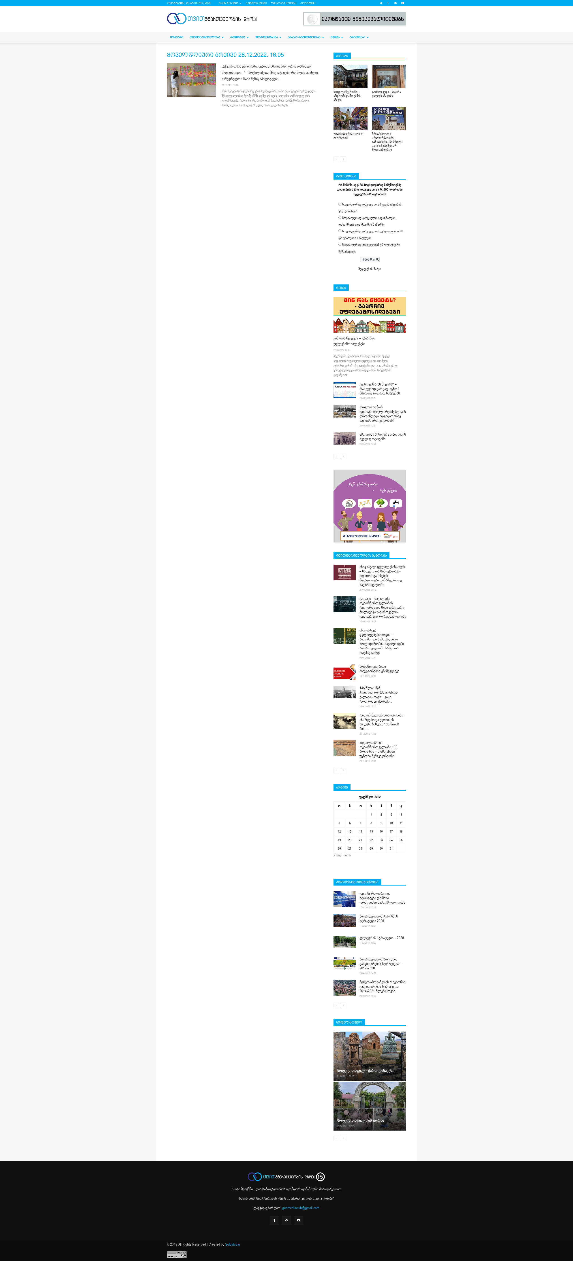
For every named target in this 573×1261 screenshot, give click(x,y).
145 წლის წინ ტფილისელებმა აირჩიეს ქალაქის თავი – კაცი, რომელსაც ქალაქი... (378, 695)
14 (360, 831)
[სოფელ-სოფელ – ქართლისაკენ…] (370, 1056)
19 (339, 840)
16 (381, 831)
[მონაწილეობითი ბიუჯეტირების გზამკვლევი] (345, 672)
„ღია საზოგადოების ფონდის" (277, 1189)
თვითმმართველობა (205, 37)
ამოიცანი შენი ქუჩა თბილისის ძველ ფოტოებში (382, 436)
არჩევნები (357, 37)
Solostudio (232, 1244)
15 (371, 831)
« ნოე (337, 855)
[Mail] (395, 3)
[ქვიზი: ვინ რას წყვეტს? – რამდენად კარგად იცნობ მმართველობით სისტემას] (345, 390)
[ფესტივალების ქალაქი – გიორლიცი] (351, 118)
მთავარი (176, 37)
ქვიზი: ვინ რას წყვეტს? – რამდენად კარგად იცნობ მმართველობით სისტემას (379, 389)
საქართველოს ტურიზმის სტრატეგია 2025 (378, 918)
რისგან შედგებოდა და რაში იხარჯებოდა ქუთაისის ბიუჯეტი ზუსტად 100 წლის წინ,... (381, 722)
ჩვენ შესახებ (228, 3)
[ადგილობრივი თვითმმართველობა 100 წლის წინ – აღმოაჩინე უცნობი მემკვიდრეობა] (345, 748)
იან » (347, 855)
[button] (381, 3)
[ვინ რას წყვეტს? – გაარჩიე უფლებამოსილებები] (370, 315)
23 (381, 840)
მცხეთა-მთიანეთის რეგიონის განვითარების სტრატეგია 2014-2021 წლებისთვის (382, 987)
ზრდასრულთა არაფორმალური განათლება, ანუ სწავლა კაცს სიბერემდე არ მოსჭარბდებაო (387, 142)
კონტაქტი (307, 3)
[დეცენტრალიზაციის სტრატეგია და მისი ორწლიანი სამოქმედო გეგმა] (345, 899)
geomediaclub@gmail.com (300, 1208)
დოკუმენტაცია (266, 37)
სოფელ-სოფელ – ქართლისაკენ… (366, 1070)
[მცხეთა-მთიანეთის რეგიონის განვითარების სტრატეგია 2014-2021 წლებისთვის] (345, 988)
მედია (335, 37)
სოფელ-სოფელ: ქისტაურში (360, 1120)
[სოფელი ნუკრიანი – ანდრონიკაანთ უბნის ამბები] (351, 76)
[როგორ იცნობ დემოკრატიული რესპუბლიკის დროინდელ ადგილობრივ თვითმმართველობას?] (345, 411)
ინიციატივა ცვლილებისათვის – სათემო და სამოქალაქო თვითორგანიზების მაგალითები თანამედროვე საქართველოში (382, 575)
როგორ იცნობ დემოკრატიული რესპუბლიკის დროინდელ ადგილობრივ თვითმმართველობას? (382, 414)
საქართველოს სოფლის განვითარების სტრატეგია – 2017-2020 (380, 964)
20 (349, 840)
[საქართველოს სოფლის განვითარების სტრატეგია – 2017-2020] (345, 963)
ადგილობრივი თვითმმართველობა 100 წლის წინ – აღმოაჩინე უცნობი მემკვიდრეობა (378, 749)
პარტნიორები (256, 3)
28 (360, 848)
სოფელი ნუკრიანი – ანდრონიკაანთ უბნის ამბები (347, 96)
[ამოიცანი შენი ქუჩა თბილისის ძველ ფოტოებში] (345, 438)
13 (349, 831)
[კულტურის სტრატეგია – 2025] (345, 942)
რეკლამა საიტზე (283, 3)
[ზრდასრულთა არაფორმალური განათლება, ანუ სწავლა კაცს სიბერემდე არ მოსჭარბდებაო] (389, 118)
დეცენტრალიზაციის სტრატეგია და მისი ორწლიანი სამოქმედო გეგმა (382, 898)
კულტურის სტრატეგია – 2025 (381, 937)
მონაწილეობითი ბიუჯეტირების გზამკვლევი (379, 669)
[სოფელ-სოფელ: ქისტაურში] (370, 1106)
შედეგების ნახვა (369, 269)
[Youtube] (402, 3)
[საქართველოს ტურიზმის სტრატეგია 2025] (345, 920)
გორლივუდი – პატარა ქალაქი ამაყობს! (386, 94)
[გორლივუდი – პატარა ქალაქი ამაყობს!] (389, 76)
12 (339, 831)
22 (371, 840)
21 (360, 840)
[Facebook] (388, 3)
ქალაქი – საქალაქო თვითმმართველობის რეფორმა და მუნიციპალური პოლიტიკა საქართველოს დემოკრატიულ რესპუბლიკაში (382, 607)
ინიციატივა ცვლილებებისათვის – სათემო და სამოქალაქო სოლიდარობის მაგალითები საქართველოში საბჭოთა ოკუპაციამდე (381, 641)
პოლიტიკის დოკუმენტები (357, 882)
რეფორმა (237, 37)
